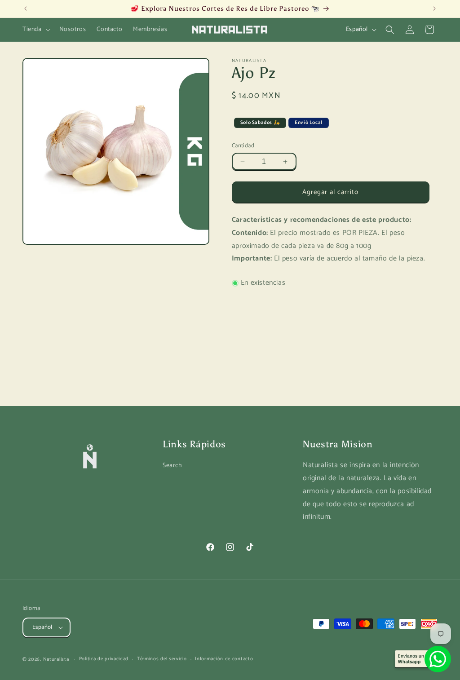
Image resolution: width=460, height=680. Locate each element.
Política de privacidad (103, 659)
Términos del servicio (162, 659)
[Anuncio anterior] (25, 8)
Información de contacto (224, 659)
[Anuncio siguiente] (434, 8)
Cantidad (243, 145)
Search (172, 465)
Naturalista (56, 659)
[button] (35, 29)
